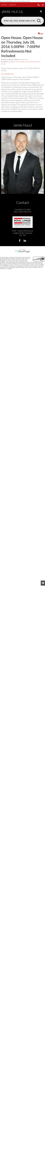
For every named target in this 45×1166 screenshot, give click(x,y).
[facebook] (19, 241)
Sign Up (12, 5)
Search (39, 20)
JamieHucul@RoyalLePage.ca (22, 214)
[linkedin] (25, 241)
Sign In (4, 5)
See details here (7, 74)
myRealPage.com (22, 251)
